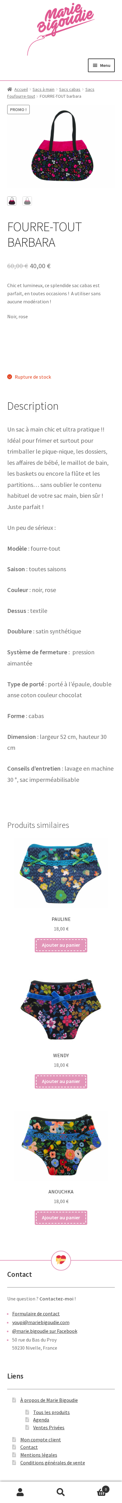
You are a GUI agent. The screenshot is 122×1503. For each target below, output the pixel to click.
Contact (29, 1447)
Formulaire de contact (36, 1313)
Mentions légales (38, 1455)
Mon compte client (40, 1439)
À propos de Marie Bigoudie (49, 1400)
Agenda (41, 1420)
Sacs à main (43, 89)
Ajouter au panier (61, 945)
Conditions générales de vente (52, 1462)
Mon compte (20, 1492)
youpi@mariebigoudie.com (40, 1322)
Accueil (21, 89)
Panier (94, 1486)
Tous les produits (51, 1412)
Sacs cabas (69, 89)
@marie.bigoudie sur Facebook (44, 1331)
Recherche (61, 1492)
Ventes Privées (48, 1427)
